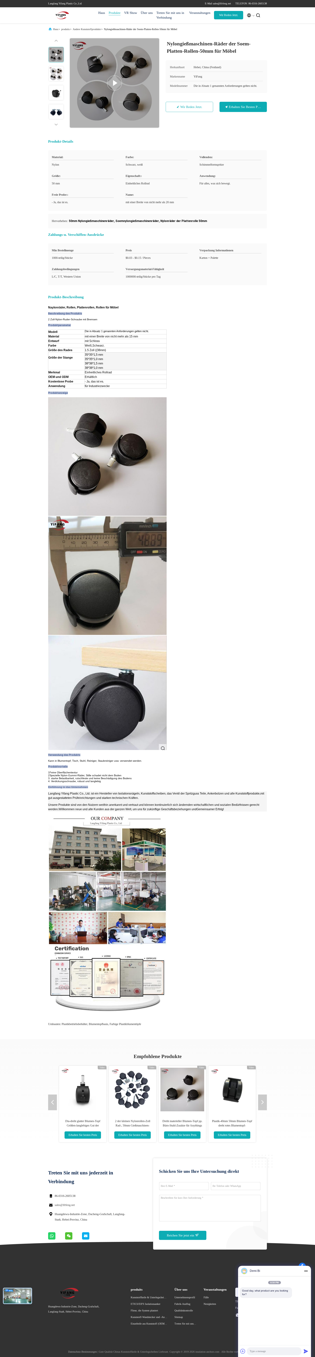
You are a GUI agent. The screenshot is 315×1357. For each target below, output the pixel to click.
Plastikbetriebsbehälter (74, 1024)
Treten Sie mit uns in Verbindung (170, 15)
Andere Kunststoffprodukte (87, 29)
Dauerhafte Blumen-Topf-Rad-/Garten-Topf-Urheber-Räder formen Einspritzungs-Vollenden (82, 1125)
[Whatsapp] (56, 1238)
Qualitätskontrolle (183, 1310)
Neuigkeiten (210, 1304)
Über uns (147, 13)
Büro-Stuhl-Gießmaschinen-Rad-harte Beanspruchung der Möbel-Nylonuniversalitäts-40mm (182, 1125)
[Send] (306, 1351)
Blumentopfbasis (98, 1024)
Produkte (114, 13)
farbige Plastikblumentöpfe (125, 1024)
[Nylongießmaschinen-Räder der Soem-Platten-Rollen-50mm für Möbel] (114, 83)
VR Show (130, 13)
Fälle (206, 1297)
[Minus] (306, 1271)
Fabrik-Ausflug (182, 1304)
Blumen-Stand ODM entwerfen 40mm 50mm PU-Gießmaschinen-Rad (132, 1125)
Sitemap (178, 1317)
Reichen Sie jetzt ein (181, 1235)
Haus (101, 13)
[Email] (90, 1238)
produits (65, 29)
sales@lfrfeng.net (65, 1205)
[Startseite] (62, 15)
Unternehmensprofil (184, 1297)
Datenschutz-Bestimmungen (82, 1351)
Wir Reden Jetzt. (228, 15)
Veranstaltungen (199, 13)
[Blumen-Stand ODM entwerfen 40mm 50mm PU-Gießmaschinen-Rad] (132, 1089)
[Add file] (242, 1351)
